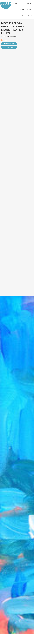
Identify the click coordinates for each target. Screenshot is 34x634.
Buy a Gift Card (9, 47)
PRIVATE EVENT (9, 43)
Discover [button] (29, 3)
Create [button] (21, 9)
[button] (16, 3)
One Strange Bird (11, 36)
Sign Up (30, 16)
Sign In (24, 16)
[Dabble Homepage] (6, 5)
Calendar (28, 9)
